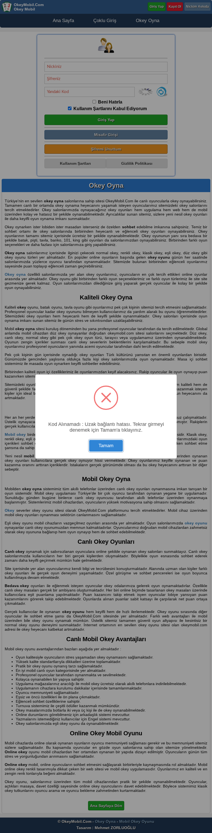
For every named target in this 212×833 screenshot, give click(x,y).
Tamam (106, 445)
